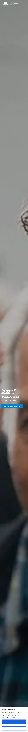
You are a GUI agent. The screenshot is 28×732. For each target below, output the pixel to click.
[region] (14, 719)
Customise (14, 725)
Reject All (14, 729)
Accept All (14, 721)
